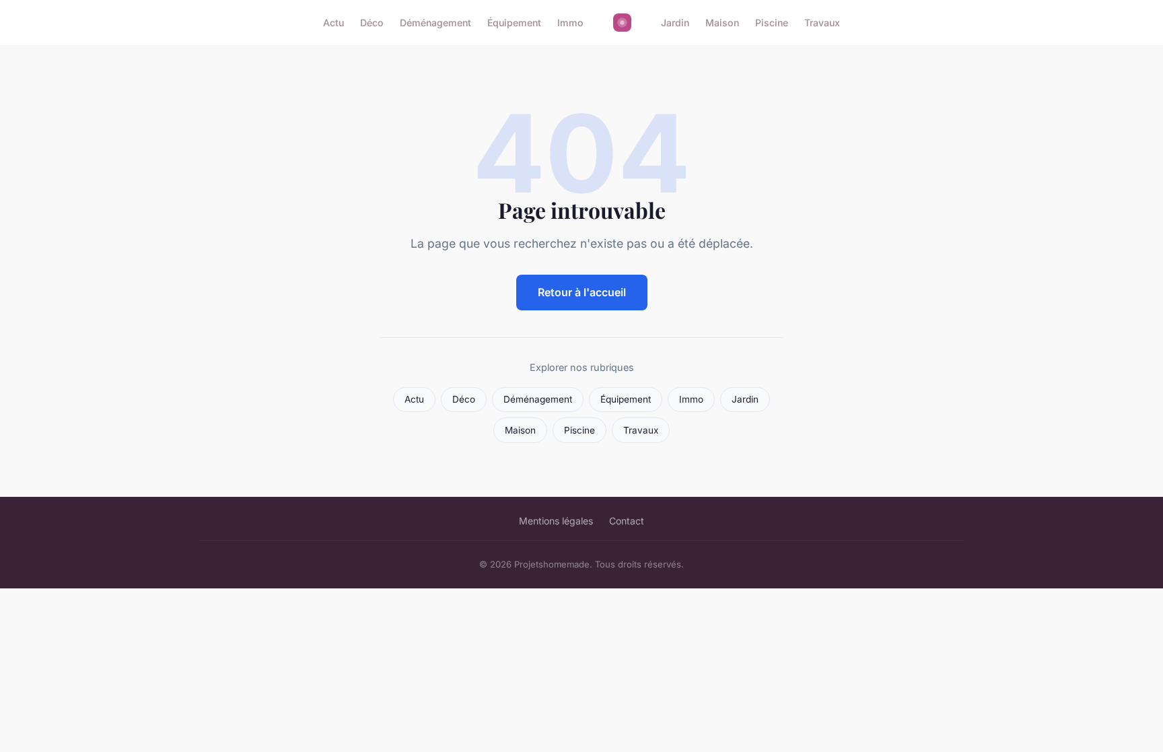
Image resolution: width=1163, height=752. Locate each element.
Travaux (822, 22)
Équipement (514, 22)
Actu (333, 22)
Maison (722, 22)
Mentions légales (556, 520)
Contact (626, 520)
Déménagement (435, 22)
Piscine (771, 22)
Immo (570, 22)
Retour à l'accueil (582, 292)
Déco (372, 22)
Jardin (675, 22)
